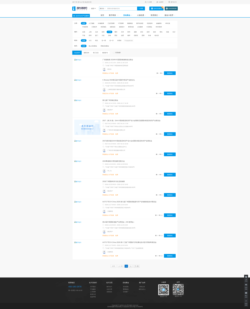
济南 (109, 35)
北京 (96, 32)
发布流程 (126, 286)
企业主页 (109, 289)
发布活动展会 (158, 8)
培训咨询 (149, 23)
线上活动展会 (93, 46)
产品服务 (93, 289)
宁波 (83, 35)
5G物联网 (101, 23)
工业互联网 (111, 23)
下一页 (136, 266)
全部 (83, 23)
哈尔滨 (157, 35)
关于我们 (93, 286)
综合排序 (77, 52)
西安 (116, 35)
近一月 (111, 40)
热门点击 (96, 52)
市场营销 (85, 27)
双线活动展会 (105, 46)
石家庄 (136, 35)
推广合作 (142, 282)
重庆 (116, 32)
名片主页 (109, 282)
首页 (102, 15)
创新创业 (112, 27)
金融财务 (159, 23)
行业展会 (149, 27)
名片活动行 (93, 282)
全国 (83, 32)
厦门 (96, 35)
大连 (103, 35)
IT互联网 (121, 23)
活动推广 (126, 292)
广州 (109, 32)
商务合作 (142, 286)
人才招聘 (93, 292)
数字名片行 (174, 2)
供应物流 (103, 27)
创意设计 (122, 27)
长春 (149, 35)
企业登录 (161, 2)
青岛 (161, 32)
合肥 (122, 35)
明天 (96, 40)
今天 (90, 40)
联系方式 (93, 294)
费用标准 (126, 289)
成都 (135, 32)
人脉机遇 (140, 15)
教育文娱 (131, 27)
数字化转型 (139, 23)
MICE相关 (159, 27)
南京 (154, 32)
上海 (90, 32)
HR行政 (168, 23)
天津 (122, 32)
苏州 (128, 32)
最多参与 (105, 52)
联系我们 (154, 15)
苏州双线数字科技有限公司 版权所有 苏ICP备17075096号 (125, 306)
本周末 (119, 40)
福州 (128, 35)
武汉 (141, 32)
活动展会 (126, 15)
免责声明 (93, 297)
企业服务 (140, 27)
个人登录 (149, 2)
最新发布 (86, 52)
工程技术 (94, 27)
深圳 (103, 32)
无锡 (167, 32)
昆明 (143, 35)
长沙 (174, 32)
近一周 (104, 40)
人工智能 (91, 23)
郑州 (90, 35)
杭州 (148, 32)
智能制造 (130, 23)
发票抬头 (109, 292)
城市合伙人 (142, 289)
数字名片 (109, 286)
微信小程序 (169, 15)
